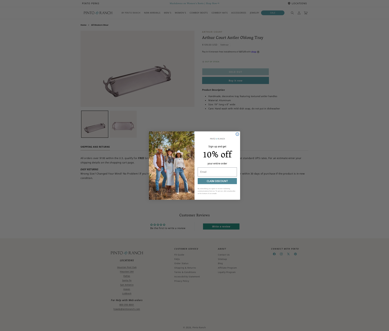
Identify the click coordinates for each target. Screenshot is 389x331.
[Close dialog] (237, 134)
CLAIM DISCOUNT (217, 181)
